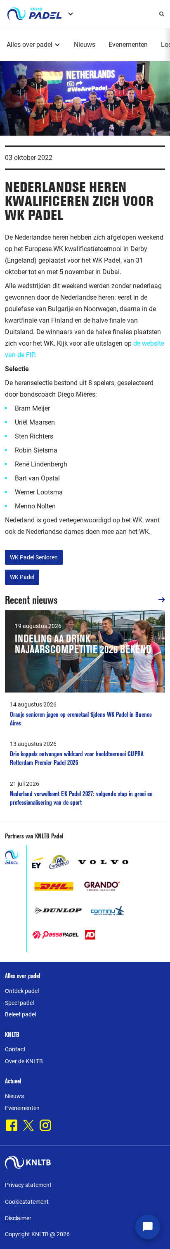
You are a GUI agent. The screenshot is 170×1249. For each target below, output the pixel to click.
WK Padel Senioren (34, 557)
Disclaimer (18, 1218)
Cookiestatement (27, 1201)
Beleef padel (20, 1014)
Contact (15, 1049)
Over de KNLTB (24, 1061)
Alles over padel (29, 44)
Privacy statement (28, 1185)
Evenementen (128, 44)
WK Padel (22, 577)
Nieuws (84, 44)
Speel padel (19, 1003)
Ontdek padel (22, 991)
